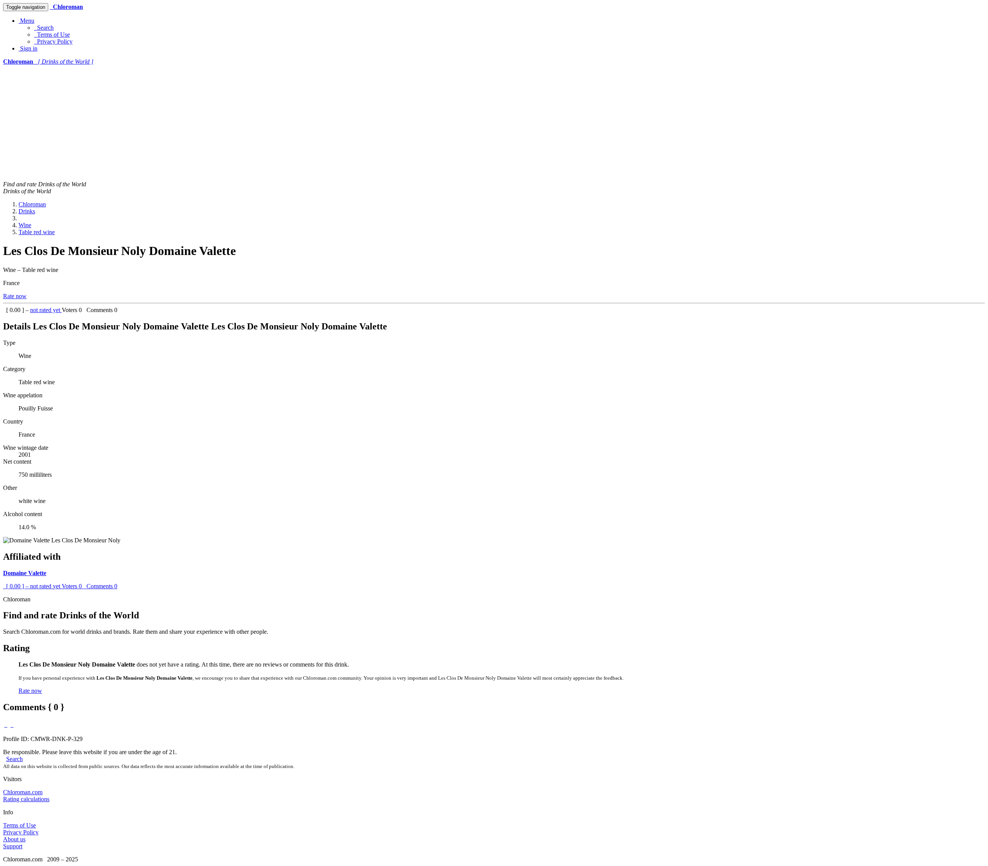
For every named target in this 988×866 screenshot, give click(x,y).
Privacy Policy (53, 41)
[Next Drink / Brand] (12, 724)
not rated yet (46, 310)
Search (44, 27)
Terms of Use (52, 34)
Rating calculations (26, 799)
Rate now (15, 296)
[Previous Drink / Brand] (5, 724)
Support (12, 846)
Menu (26, 20)
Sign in (28, 48)
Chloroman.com (22, 792)
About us (14, 839)
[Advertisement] (494, 123)
